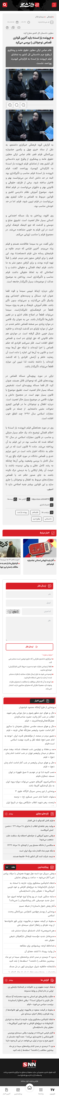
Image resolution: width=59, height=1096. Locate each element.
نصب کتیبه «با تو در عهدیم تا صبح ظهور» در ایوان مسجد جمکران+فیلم (31, 774)
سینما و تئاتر (39, 17)
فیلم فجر (35, 512)
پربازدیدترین (18, 1093)
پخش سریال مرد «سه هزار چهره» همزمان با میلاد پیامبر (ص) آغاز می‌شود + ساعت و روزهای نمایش (28, 876)
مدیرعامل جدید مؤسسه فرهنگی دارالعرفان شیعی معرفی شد (31, 938)
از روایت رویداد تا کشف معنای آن (39, 952)
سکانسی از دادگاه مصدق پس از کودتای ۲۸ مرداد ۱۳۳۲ (30, 845)
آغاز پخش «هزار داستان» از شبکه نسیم (36, 906)
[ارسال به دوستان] (18, 27)
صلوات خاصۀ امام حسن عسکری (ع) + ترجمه (34, 797)
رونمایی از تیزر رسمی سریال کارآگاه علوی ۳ (34, 791)
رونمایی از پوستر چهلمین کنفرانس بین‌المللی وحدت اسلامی (31, 914)
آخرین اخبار (39, 701)
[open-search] (5, 4)
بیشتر (9, 813)
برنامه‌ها (41, 1093)
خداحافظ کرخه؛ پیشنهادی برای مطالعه (37, 946)
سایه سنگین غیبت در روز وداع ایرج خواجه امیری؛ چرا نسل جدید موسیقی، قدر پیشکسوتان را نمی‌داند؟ (30, 899)
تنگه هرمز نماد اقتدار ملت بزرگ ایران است (36, 851)
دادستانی (48, 519)
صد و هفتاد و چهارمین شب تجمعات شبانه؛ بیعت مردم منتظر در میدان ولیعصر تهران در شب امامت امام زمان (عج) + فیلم (29, 753)
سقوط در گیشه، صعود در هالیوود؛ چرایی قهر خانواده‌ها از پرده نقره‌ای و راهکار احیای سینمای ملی (29, 923)
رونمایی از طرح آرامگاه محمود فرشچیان (36, 708)
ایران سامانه (24, 1081)
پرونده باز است (22, 512)
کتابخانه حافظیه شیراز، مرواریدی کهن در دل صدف (31, 967)
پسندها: (10, 499)
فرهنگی (49, 17)
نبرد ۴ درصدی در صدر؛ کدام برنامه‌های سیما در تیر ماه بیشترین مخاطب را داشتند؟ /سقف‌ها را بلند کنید (29, 959)
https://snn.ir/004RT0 (40, 499)
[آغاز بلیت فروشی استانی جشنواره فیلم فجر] (39, 548)
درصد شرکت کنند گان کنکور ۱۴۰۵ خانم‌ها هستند (33, 856)
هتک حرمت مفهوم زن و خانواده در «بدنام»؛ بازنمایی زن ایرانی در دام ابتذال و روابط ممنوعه (30, 989)
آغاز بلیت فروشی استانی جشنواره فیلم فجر (40, 562)
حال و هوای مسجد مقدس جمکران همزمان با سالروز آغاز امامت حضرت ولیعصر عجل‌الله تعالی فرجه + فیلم (30, 728)
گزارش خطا (22, 499)
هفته (13, 867)
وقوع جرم (36, 519)
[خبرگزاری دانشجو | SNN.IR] (29, 4)
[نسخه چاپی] (7, 27)
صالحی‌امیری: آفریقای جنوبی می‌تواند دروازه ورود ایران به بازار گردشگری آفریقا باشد (30, 784)
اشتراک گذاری (44, 505)
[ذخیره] (13, 27)
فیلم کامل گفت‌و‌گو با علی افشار (40, 821)
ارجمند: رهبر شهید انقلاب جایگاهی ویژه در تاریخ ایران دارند (30, 805)
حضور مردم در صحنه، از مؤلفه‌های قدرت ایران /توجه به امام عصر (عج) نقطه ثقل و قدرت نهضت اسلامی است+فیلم (29, 740)
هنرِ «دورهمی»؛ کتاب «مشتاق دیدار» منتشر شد (32, 931)
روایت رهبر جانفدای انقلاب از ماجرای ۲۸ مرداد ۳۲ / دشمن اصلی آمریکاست (29, 828)
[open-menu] (54, 4)
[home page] (29, 1088)
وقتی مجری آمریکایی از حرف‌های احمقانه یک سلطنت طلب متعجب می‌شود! (29, 838)
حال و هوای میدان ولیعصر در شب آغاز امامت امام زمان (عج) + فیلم (29, 765)
